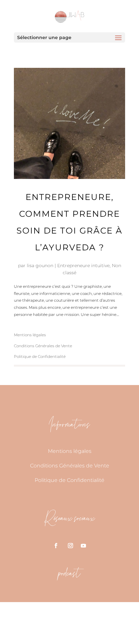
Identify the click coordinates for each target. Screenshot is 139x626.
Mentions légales (30, 334)
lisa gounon (40, 265)
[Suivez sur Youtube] (83, 545)
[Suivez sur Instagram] (70, 545)
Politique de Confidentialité (40, 356)
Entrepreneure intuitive (83, 265)
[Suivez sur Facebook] (56, 545)
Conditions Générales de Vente (43, 345)
